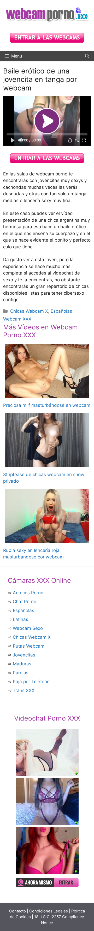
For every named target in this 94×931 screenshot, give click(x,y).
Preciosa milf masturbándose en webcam (46, 405)
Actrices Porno (28, 592)
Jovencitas (24, 655)
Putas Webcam (28, 646)
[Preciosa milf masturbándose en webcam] (47, 394)
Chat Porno (24, 601)
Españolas (23, 610)
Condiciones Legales (48, 911)
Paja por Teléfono (31, 681)
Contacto (17, 911)
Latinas (20, 619)
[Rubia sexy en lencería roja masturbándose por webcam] (47, 539)
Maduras (22, 663)
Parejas (20, 672)
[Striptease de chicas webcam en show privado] (47, 463)
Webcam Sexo (28, 628)
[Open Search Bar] (87, 56)
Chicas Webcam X (29, 311)
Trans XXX (23, 690)
